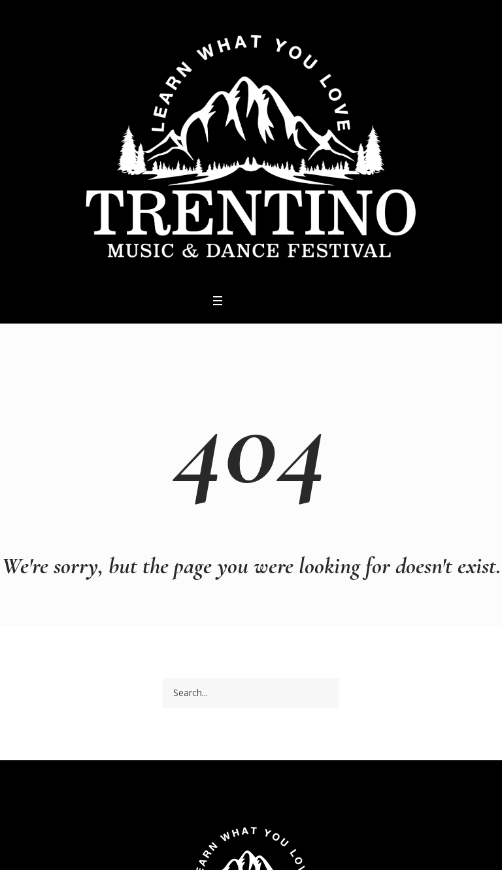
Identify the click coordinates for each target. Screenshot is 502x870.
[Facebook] (237, 300)
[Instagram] (254, 300)
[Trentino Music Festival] (251, 145)
